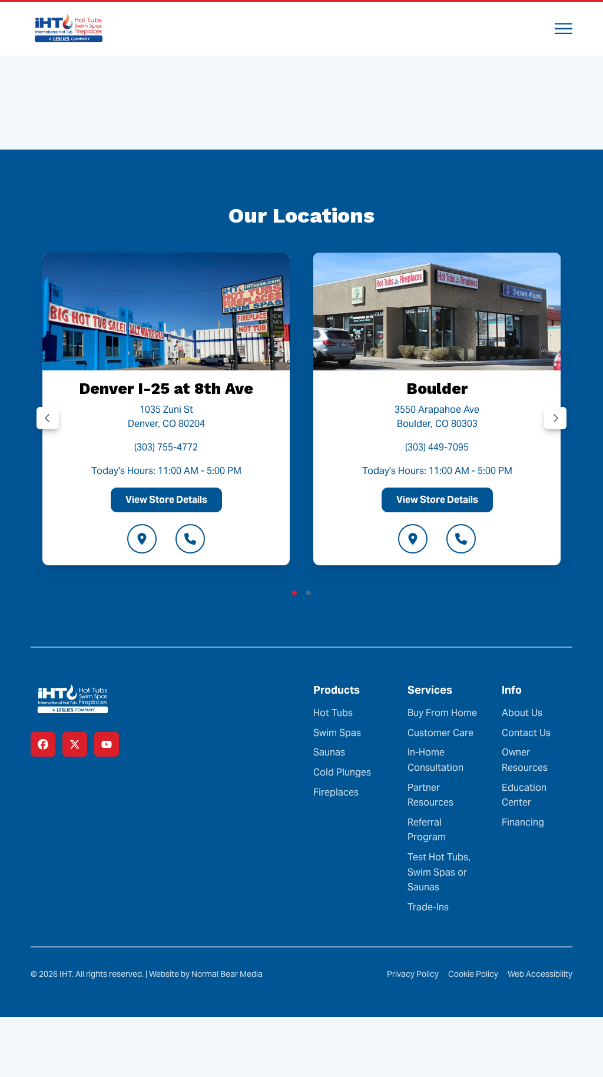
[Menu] (563, 28)
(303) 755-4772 (166, 447)
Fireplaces (336, 792)
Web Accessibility (540, 974)
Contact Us (526, 733)
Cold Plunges (342, 772)
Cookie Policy (473, 974)
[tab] (294, 593)
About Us (522, 713)
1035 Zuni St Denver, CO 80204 (166, 416)
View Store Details (166, 499)
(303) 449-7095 (437, 447)
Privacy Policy (413, 974)
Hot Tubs (333, 713)
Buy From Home (442, 713)
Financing (523, 822)
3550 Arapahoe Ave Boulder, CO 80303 (437, 416)
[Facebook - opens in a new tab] (43, 744)
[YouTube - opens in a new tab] (106, 744)
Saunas (329, 752)
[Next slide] (555, 418)
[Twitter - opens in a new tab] (75, 744)
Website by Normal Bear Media (206, 974)
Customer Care (440, 733)
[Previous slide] (48, 418)
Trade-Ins (428, 907)
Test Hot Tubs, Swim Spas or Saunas (439, 872)
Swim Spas (337, 733)
